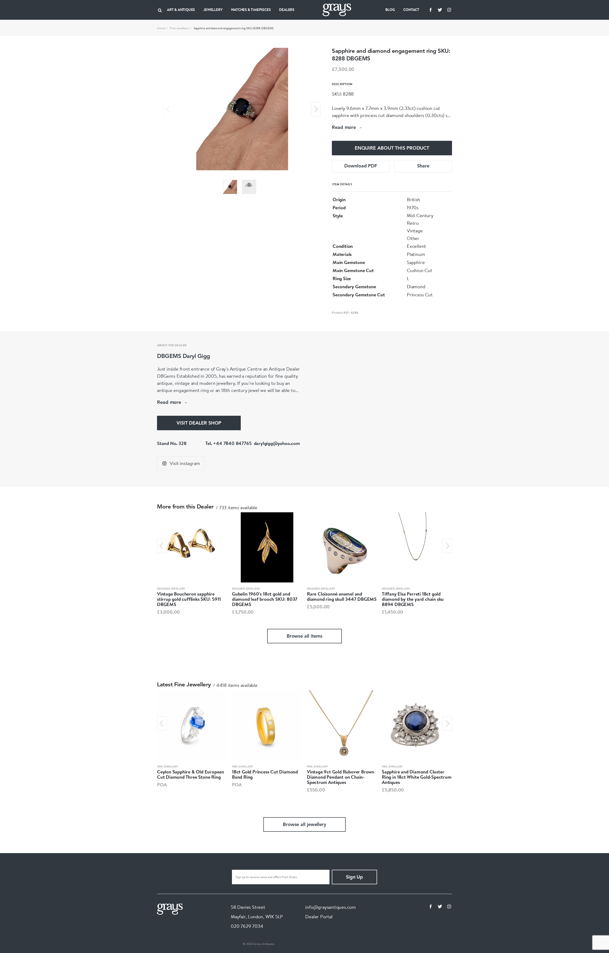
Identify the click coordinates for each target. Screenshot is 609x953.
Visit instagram (185, 463)
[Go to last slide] (162, 546)
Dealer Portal (318, 916)
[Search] (160, 10)
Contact (411, 9)
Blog (390, 9)
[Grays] (170, 908)
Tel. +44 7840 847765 (228, 443)
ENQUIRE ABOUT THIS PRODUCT (392, 148)
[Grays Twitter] (440, 10)
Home (161, 28)
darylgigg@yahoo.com (277, 443)
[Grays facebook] (430, 10)
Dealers (286, 9)
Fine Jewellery (179, 28)
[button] (230, 187)
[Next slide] (315, 109)
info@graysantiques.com (330, 907)
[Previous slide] (168, 109)
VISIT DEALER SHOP (199, 423)
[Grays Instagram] (449, 10)
